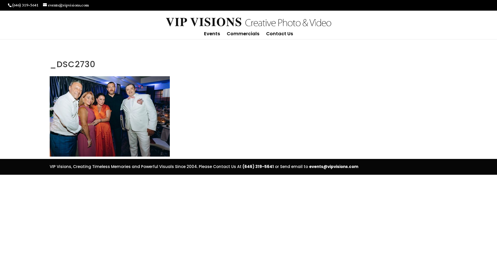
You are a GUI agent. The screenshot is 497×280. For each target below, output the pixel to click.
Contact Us (279, 34)
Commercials (243, 34)
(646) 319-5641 (25, 5)
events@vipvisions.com (333, 166)
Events (212, 34)
